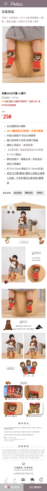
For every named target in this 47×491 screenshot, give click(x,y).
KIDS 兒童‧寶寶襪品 (29, 17)
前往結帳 (13, 487)
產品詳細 (7, 193)
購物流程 (29, 193)
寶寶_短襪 (11, 21)
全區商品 (13, 17)
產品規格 (18, 193)
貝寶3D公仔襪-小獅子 (28, 21)
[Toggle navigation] (6, 4)
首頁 (4, 17)
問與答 (40, 193)
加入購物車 (35, 487)
